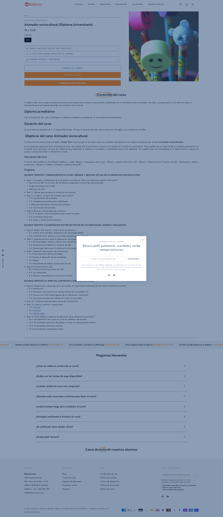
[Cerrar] (142, 239)
